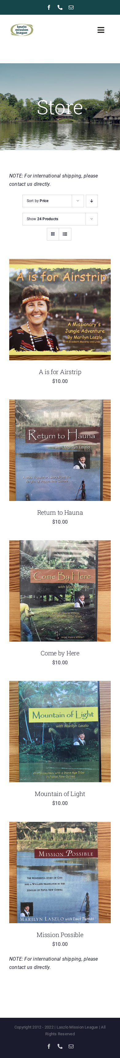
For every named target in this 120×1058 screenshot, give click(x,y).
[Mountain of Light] (60, 685)
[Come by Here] (60, 544)
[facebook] (48, 7)
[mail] (71, 7)
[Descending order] (92, 201)
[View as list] (65, 234)
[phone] (60, 7)
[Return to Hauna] (60, 404)
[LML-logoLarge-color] (21, 23)
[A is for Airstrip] (60, 263)
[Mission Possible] (60, 826)
